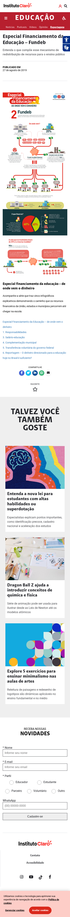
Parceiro (16, 791)
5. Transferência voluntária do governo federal (28, 347)
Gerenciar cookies (14, 910)
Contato (35, 855)
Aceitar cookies (40, 910)
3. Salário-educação (14, 337)
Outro (61, 791)
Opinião (43, 27)
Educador (22, 782)
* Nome (7, 747)
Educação (35, 18)
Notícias (10, 27)
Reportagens (57, 27)
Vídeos (33, 27)
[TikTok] (40, 877)
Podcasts (22, 27)
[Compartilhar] (21, 373)
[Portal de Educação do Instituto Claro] (35, 849)
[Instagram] (21, 877)
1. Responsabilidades (14, 332)
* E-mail (8, 762)
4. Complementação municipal (19, 342)
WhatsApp (9, 800)
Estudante (49, 782)
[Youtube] (31, 877)
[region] (35, 904)
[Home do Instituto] (17, 6)
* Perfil (7, 776)
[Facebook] (50, 877)
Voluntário (39, 791)
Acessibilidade (35, 862)
